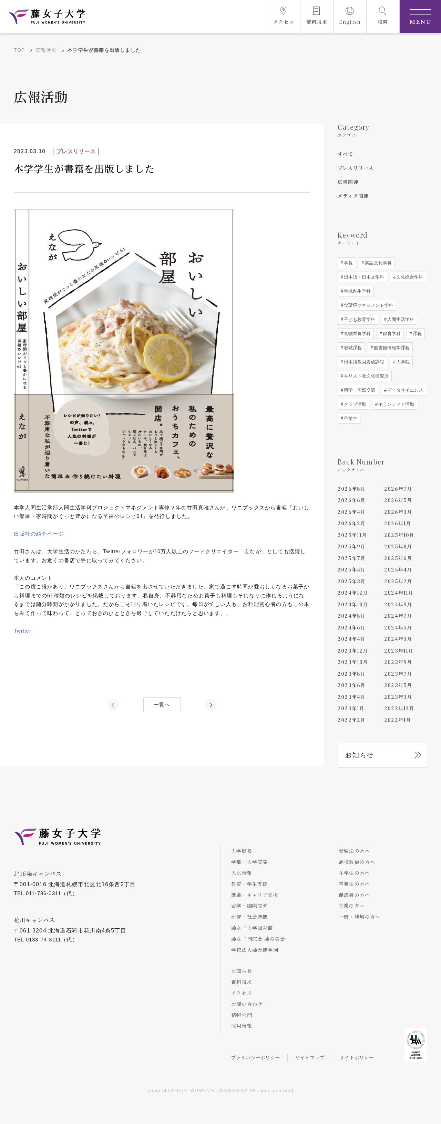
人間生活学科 (400, 319)
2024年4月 (352, 638)
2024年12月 (353, 592)
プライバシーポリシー (255, 1057)
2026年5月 (398, 500)
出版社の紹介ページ (39, 534)
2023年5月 (398, 685)
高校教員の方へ (357, 861)
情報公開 (241, 1014)
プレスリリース (355, 167)
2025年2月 (398, 581)
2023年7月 (398, 673)
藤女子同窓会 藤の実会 (258, 938)
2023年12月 (353, 650)
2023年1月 (351, 708)
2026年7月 (398, 488)
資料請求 (241, 981)
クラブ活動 (354, 404)
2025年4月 (398, 569)
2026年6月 (352, 500)
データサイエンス (404, 390)
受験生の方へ (354, 850)
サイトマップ (310, 1057)
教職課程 (352, 347)
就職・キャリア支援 (254, 894)
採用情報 (241, 1025)
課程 (416, 333)
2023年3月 (398, 696)
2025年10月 (399, 534)
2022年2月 (352, 719)
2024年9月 (398, 604)
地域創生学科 (356, 291)
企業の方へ (352, 905)
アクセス (241, 992)
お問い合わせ (247, 1003)
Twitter (22, 631)
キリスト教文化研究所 (365, 376)
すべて (345, 154)
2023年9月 (398, 661)
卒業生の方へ (354, 883)
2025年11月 (352, 534)
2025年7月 (352, 558)
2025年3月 (352, 581)
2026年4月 (352, 511)
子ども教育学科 (358, 319)
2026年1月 (397, 523)
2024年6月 (352, 627)
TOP (19, 50)
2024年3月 (398, 638)
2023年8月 (352, 673)
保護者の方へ (354, 894)
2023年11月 (399, 650)
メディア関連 (353, 195)
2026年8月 (352, 488)
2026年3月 (398, 511)
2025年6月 (398, 558)
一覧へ (162, 704)
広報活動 (46, 50)
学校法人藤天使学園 (254, 949)
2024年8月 (352, 615)
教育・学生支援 (249, 883)
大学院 (402, 361)
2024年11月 (399, 592)
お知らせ (359, 755)
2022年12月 (399, 708)
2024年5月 (398, 627)
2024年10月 (353, 604)
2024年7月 (398, 615)
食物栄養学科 (356, 333)
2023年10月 (353, 661)
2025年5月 (352, 569)
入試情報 (241, 872)
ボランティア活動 (395, 404)
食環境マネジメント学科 (367, 305)
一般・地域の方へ (360, 916)
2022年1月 (397, 719)
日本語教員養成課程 (363, 361)
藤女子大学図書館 (252, 927)
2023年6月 (352, 685)
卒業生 (349, 418)
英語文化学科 (377, 262)
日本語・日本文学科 (363, 277)
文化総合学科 (409, 277)
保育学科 (391, 333)
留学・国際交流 (358, 390)
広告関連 (348, 181)
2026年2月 (352, 523)
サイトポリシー (357, 1057)
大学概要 (241, 850)
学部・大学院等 (249, 861)
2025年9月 (352, 546)
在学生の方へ (354, 872)
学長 (347, 262)
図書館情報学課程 (391, 347)
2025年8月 (398, 546)
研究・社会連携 (249, 916)
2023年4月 (352, 696)
